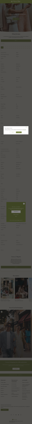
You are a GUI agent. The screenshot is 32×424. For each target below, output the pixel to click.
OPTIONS (13, 132)
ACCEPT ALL (18, 132)
